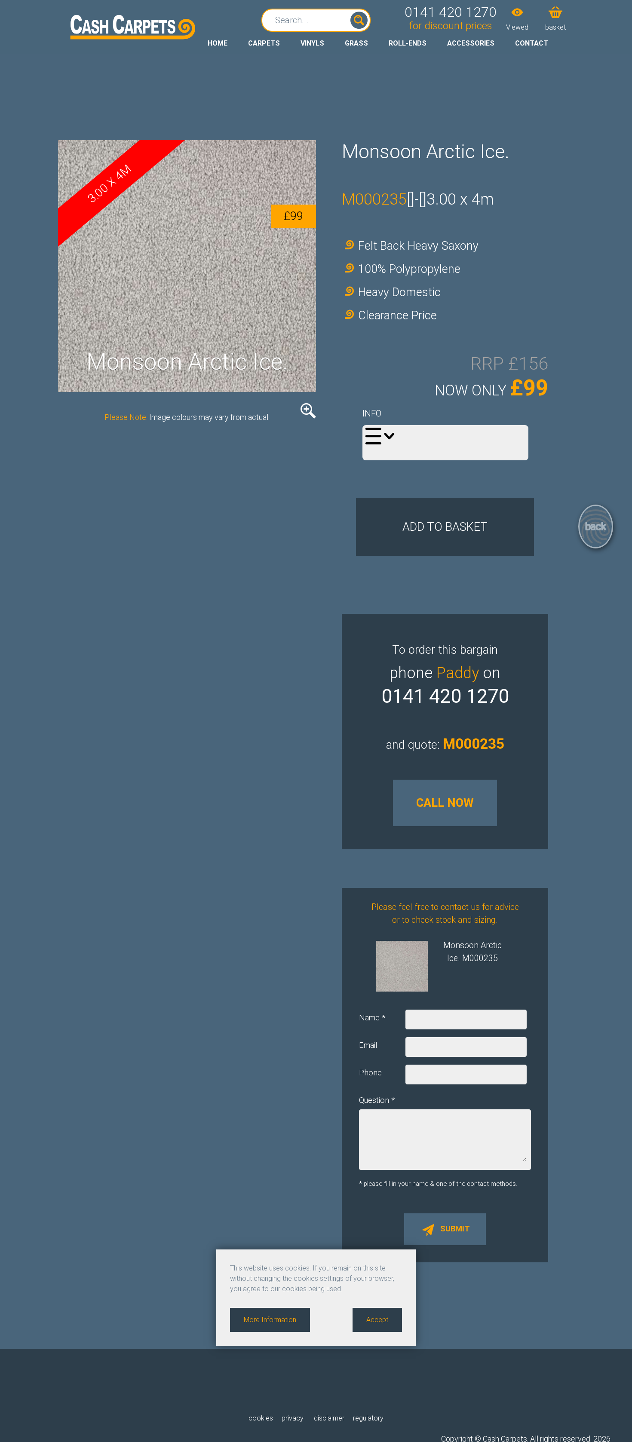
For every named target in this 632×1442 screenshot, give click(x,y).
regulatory (368, 1418)
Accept (377, 1320)
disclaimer (328, 1418)
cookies (260, 1418)
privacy (292, 1418)
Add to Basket (445, 527)
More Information (270, 1320)
